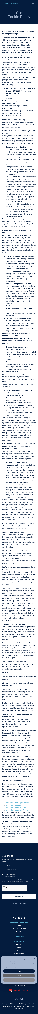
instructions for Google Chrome (17, 803)
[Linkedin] (21, 998)
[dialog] (19, 970)
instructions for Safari (14, 805)
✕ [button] (34, 959)
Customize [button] (19, 980)
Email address (6, 865)
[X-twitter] (16, 998)
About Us (19, 944)
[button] (33, 3)
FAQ (19, 947)
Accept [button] (19, 971)
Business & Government (19, 928)
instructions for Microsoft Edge (17, 810)
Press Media (19, 953)
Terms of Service (19, 986)
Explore (19, 931)
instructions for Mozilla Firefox (17, 808)
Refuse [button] (19, 975)
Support (19, 950)
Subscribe (19, 896)
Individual (19, 925)
